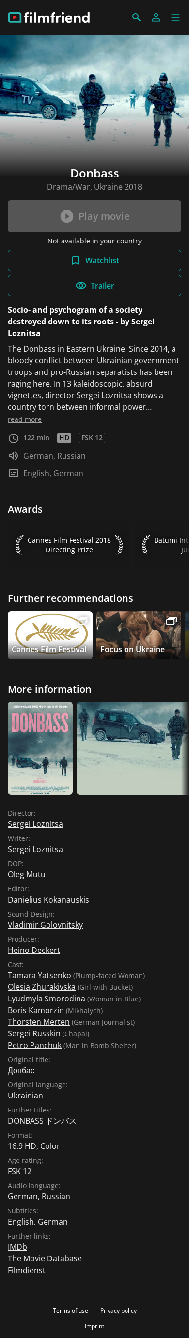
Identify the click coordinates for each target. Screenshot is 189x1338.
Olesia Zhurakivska (42, 987)
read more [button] (25, 419)
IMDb (17, 1246)
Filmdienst (27, 1270)
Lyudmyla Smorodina (46, 998)
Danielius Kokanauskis (48, 899)
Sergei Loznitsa (35, 824)
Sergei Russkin (34, 1033)
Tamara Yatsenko (39, 975)
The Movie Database (45, 1258)
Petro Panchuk (35, 1045)
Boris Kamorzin (36, 1010)
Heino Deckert (34, 950)
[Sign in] (156, 17)
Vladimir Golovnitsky (45, 924)
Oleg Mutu (27, 874)
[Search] (136, 17)
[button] (175, 17)
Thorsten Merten (39, 1021)
